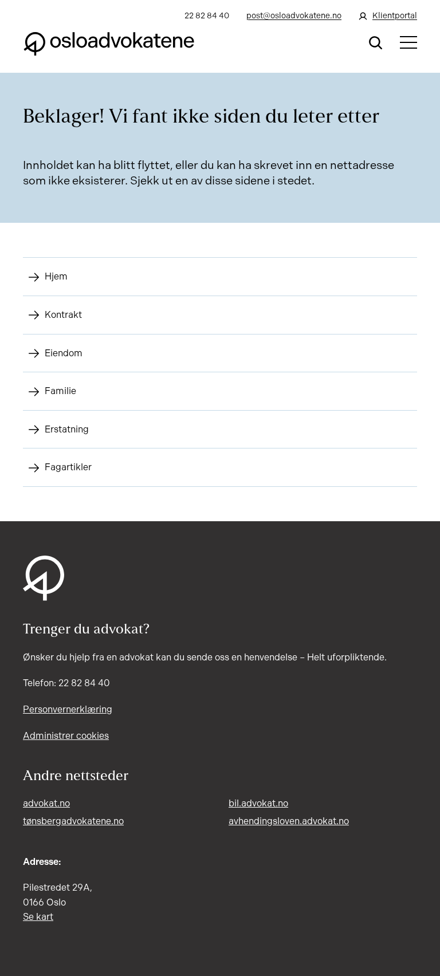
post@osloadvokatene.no (293, 16)
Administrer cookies (66, 735)
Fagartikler (68, 467)
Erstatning (67, 429)
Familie (60, 390)
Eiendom (63, 353)
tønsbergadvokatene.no (73, 821)
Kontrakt (63, 314)
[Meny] (408, 42)
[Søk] (376, 42)
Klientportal (394, 16)
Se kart (38, 916)
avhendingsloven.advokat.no (289, 821)
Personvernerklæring (67, 709)
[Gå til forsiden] (109, 42)
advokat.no (46, 803)
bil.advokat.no (258, 803)
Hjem (56, 276)
